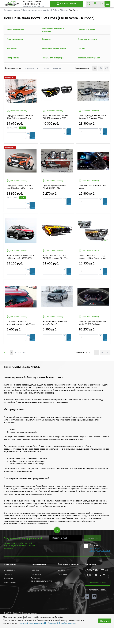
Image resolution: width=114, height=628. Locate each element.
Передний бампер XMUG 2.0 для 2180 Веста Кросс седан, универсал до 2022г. (21, 187)
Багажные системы (87, 30)
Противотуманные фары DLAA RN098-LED (54, 187)
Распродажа (13, 58)
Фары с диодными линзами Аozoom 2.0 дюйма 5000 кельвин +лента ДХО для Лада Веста (92, 117)
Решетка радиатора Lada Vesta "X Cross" (55, 323)
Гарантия (35, 570)
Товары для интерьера (53, 58)
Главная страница (12, 10)
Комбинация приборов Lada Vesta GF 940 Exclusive (92, 323)
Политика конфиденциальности (41, 579)
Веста (64, 10)
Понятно (104, 621)
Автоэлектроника (15, 30)
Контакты (8, 578)
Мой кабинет (10, 582)
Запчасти (46, 39)
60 (106, 68)
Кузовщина (12, 48)
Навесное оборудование (54, 48)
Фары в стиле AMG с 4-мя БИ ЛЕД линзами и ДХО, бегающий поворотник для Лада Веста (56, 117)
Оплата (61, 570)
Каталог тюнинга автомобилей (37, 10)
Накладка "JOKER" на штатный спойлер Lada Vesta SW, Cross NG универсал (20, 323)
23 (24, 353)
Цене (46, 68)
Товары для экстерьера (89, 58)
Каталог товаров (68, 4)
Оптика (81, 48)
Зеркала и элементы (87, 39)
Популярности (31, 68)
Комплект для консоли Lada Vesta (92, 187)
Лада (57, 10)
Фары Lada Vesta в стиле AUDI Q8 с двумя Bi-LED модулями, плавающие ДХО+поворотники (54, 257)
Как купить (36, 574)
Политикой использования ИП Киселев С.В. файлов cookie (46, 623)
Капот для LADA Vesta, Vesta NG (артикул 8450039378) (20, 257)
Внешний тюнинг (15, 39)
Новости (8, 574)
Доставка (62, 574)
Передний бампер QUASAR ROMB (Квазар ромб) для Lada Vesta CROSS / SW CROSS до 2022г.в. (20, 117)
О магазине (9, 570)
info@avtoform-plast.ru (95, 590)
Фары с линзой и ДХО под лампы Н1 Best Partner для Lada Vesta (92, 257)
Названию (56, 68)
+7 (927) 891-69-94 (32, 1)
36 (100, 68)
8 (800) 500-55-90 (31, 4)
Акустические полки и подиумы (53, 29)
